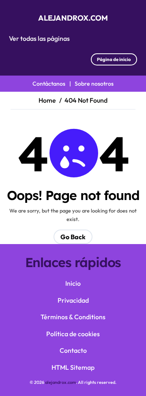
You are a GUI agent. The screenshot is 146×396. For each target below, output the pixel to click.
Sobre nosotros (94, 83)
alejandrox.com (73, 18)
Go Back (73, 237)
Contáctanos (48, 83)
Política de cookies (73, 334)
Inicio (73, 283)
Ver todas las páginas (39, 38)
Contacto (73, 350)
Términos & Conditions (73, 317)
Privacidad (73, 300)
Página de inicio (114, 59)
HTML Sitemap (73, 367)
